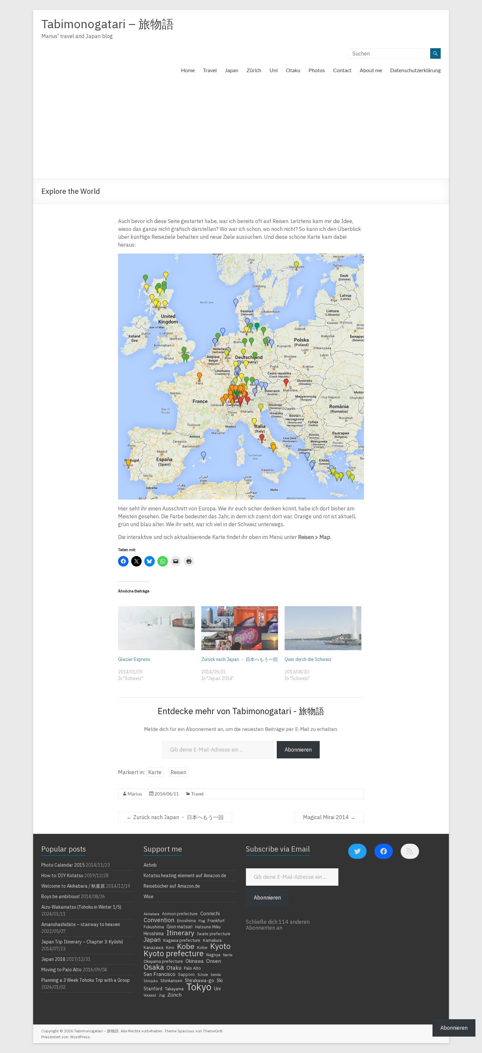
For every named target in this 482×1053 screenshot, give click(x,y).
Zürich (254, 70)
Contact (342, 70)
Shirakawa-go (199, 980)
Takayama (174, 988)
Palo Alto (192, 968)
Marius (135, 793)
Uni (274, 70)
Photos (317, 70)
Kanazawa (153, 947)
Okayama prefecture (163, 961)
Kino (170, 947)
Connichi (210, 913)
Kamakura (212, 940)
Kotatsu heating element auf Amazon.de (185, 875)
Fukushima (154, 926)
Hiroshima (154, 934)
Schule (202, 974)
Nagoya (213, 954)
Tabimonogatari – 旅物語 (107, 23)
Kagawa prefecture (181, 940)
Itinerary (180, 933)
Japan (231, 70)
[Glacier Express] (156, 628)
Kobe (185, 946)
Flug (201, 921)
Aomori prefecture (180, 913)
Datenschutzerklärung (415, 70)
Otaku (293, 70)
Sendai (216, 974)
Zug (162, 995)
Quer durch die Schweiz (308, 659)
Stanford (153, 989)
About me (371, 70)
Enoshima (186, 920)
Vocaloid (150, 995)
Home (188, 70)
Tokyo (198, 987)
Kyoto (220, 946)
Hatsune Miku (208, 926)
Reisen (178, 772)
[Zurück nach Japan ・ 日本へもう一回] (239, 628)
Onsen (213, 961)
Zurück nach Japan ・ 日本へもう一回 (239, 659)
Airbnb (150, 865)
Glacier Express (134, 659)
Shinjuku (151, 981)
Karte (154, 772)
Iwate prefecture (214, 933)
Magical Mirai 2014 (329, 817)
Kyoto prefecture (174, 953)
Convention (159, 920)
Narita (227, 955)
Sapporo (186, 974)
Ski (220, 980)
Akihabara (151, 914)
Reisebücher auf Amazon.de (172, 886)
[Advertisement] (241, 129)
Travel (210, 70)
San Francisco (159, 974)
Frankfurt (216, 920)
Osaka (154, 967)
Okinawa (195, 961)
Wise (148, 896)
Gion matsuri (179, 927)
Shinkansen (171, 980)
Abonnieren (298, 749)
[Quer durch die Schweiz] (323, 628)
